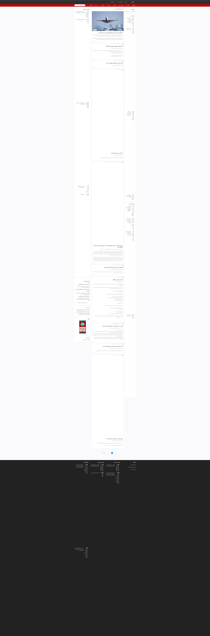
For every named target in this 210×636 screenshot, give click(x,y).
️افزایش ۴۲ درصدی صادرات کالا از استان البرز (113, 267)
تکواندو (77, 309)
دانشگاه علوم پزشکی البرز (81, 19)
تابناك (83, 309)
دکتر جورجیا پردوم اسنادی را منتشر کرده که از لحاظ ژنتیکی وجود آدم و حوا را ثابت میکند (110, 474)
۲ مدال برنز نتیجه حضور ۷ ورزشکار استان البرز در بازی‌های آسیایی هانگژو (79, 466)
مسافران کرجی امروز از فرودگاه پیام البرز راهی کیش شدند (110, 32)
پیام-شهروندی (82, 313)
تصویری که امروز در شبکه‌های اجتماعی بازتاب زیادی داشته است (128, 221)
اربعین (89, 309)
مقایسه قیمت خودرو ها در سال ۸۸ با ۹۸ (114, 438)
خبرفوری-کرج (84, 310)
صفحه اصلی (125, 1)
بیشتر (89, 282)
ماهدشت (88, 313)
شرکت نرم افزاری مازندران (131, 467)
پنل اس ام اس (133, 469)
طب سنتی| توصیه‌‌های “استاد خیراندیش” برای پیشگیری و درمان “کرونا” (79, 549)
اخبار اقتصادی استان (87, 281)
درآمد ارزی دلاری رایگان (118, 279)
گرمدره (82, 314)
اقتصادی (87, 309)
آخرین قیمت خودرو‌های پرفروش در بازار (114, 63)
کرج (84, 314)
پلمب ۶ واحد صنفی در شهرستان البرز (84, 284)
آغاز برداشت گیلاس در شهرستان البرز (84, 296)
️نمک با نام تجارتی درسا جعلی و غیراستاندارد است (113, 346)
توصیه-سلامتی (80, 309)
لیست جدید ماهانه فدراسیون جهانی (128, 196)
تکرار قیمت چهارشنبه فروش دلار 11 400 (114, 46)
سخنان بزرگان (82, 194)
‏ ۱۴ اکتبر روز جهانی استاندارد (117, 153)
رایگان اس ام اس (133, 464)
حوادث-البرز (88, 310)
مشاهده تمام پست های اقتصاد (82, 302)
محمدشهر (85, 313)
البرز (84, 309)
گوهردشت (79, 314)
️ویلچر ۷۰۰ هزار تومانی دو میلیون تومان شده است (112, 326)
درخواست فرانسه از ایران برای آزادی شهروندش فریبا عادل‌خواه (128, 208)
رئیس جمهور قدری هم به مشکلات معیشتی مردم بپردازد (129, 20)
